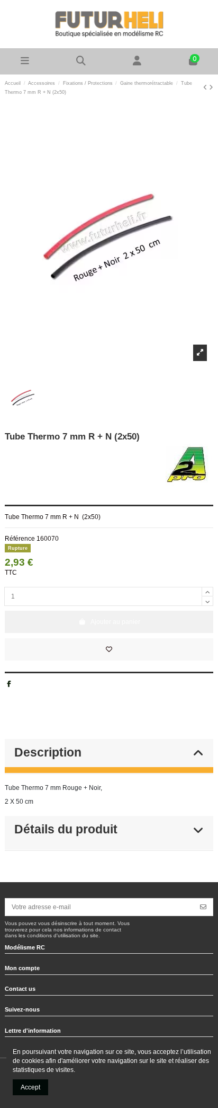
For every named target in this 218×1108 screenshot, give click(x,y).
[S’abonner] (203, 907)
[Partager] (9, 684)
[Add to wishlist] (109, 649)
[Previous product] (206, 87)
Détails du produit (65, 829)
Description (47, 752)
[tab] (109, 756)
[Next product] (211, 87)
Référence (20, 538)
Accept (30, 1087)
